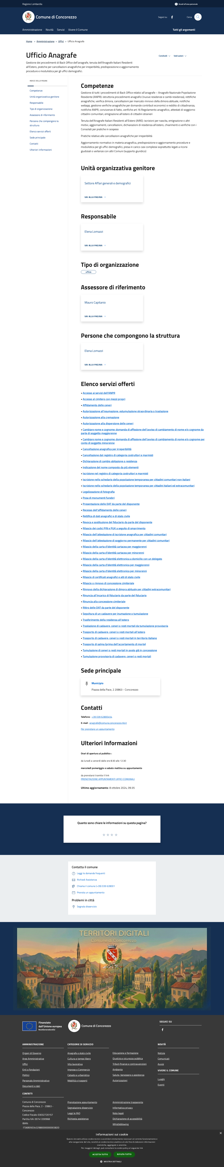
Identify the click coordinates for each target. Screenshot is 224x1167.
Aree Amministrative (33, 1058)
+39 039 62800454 (102, 717)
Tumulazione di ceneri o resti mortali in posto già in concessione (120, 650)
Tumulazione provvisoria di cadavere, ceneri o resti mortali (117, 656)
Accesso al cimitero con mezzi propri (104, 399)
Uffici (61, 41)
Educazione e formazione (125, 1053)
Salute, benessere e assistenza (128, 1075)
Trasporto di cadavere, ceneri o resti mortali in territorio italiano (120, 638)
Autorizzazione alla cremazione (101, 417)
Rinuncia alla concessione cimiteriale (104, 601)
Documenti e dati (31, 1086)
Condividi (163, 55)
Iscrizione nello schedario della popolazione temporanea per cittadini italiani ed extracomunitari (138, 486)
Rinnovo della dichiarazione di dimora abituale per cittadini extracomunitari (127, 589)
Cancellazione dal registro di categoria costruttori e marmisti (118, 455)
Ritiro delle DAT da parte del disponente (106, 608)
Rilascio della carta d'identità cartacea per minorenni (113, 553)
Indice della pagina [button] (38, 80)
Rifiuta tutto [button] (124, 1154)
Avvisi (161, 1064)
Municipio (97, 683)
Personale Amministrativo (35, 1080)
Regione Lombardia (32, 4)
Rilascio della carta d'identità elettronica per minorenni (115, 571)
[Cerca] (198, 17)
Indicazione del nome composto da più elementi (111, 467)
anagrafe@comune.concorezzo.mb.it (108, 723)
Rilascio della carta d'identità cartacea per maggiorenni (115, 547)
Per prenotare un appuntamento (97, 729)
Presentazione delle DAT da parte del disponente (111, 504)
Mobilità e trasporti (77, 1080)
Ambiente (118, 1069)
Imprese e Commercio (79, 1069)
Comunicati (163, 1058)
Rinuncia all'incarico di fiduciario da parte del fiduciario (115, 595)
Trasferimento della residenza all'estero (106, 620)
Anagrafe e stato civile (79, 1053)
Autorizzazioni (120, 1080)
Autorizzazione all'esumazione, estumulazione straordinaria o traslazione (125, 411)
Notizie (161, 1053)
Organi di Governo (31, 1053)
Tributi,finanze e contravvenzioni (130, 1064)
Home (29, 41)
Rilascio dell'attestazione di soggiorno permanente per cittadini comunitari (126, 540)
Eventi (161, 1085)
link (141, 1148)
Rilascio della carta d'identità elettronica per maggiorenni (116, 565)
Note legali (118, 1113)
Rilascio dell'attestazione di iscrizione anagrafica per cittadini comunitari (125, 534)
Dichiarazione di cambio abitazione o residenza (110, 461)
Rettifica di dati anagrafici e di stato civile (106, 516)
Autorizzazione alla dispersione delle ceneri (108, 423)
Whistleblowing (121, 1124)
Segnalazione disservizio (80, 1108)
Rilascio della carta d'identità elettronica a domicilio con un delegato (122, 559)
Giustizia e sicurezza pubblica (128, 1058)
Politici (25, 1075)
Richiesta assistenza (78, 1119)
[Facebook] (171, 17)
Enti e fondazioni (31, 1069)
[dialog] (112, 1148)
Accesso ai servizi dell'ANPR (99, 393)
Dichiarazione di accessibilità (127, 1119)
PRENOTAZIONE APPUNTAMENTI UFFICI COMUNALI (108, 779)
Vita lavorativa (75, 1064)
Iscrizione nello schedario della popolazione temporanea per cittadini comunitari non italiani (136, 479)
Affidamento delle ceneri (97, 405)
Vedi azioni (179, 55)
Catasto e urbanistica (78, 1075)
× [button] (220, 1133)
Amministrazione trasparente (128, 1102)
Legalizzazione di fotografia (99, 492)
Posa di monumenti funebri (99, 498)
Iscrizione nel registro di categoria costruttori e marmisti (115, 473)
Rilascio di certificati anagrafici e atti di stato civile (111, 577)
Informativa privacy (123, 1108)
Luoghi (161, 1079)
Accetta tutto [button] (100, 1154)
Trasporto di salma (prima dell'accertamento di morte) (114, 644)
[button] (111, 1161)
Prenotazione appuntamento (82, 1102)
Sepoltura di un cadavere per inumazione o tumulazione (115, 614)
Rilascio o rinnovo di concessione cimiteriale (108, 583)
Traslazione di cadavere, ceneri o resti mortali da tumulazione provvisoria (125, 626)
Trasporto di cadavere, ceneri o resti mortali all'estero (114, 632)
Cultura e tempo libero (79, 1058)
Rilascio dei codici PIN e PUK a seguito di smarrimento (114, 528)
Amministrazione (45, 41)
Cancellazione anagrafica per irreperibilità (107, 449)
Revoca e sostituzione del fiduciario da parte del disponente (117, 522)
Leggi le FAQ (74, 1113)
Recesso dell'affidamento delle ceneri (104, 510)
